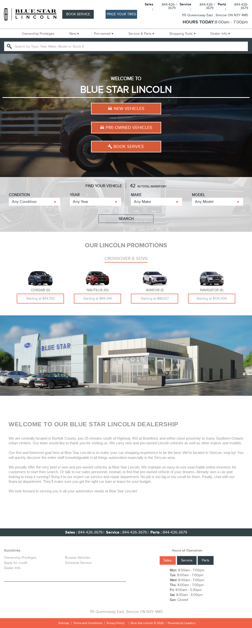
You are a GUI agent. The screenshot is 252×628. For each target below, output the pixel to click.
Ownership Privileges (38, 34)
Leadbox (190, 623)
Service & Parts (140, 34)
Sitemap (63, 623)
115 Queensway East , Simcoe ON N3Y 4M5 (215, 15)
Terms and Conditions (87, 623)
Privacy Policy (116, 623)
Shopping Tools (181, 34)
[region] (126, 115)
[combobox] (126, 46)
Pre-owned (102, 34)
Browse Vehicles (77, 558)
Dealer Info (218, 34)
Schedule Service (78, 563)
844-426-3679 (90, 532)
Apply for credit (15, 563)
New (72, 34)
